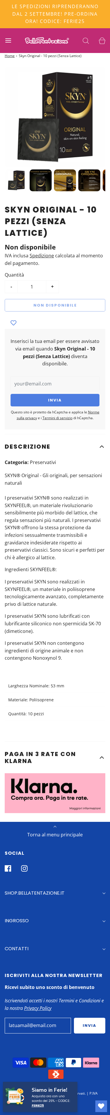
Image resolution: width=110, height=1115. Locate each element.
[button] (55, 446)
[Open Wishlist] (101, 1106)
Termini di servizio (57, 417)
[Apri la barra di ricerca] (86, 41)
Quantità (14, 275)
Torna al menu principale (55, 834)
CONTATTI (16, 948)
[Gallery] (55, 130)
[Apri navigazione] (8, 41)
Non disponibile (55, 305)
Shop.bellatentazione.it (35, 893)
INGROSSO (17, 920)
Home (10, 55)
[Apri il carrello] (102, 41)
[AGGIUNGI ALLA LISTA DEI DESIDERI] (13, 323)
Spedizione (42, 255)
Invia (90, 1025)
